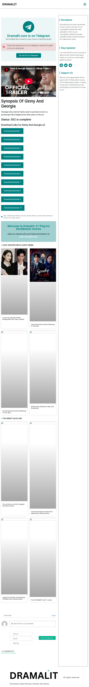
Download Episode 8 (12, 191)
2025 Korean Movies (13, 216)
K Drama (23, 216)
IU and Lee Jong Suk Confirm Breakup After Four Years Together (13, 318)
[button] (85, 4)
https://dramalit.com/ (28, 237)
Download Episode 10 (13, 208)
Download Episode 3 (12, 148)
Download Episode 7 (12, 182)
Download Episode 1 (12, 131)
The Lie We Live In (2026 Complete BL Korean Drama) (13, 505)
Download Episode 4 (12, 156)
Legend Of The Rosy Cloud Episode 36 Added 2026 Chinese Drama (13, 598)
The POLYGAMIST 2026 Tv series (41, 600)
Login (53, 615)
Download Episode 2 (12, 139)
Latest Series (41, 216)
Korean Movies (32, 216)
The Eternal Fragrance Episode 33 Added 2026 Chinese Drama (42, 512)
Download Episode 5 (12, 165)
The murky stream (14, 218)
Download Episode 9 (12, 199)
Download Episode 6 (12, 174)
